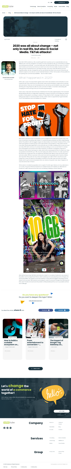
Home (3, 12)
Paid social (35, 42)
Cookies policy (24, 466)
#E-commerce (7, 350)
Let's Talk (61, 411)
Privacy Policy (14, 466)
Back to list (37, 368)
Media (55, 6)
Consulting (50, 6)
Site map (5, 466)
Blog (67, 6)
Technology (33, 6)
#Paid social (33, 57)
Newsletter (52, 426)
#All (38, 57)
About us (51, 422)
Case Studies (62, 443)
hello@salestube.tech (35, 301)
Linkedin (60, 310)
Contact (60, 429)
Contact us (62, 2)
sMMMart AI (61, 440)
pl (48, 2)
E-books (51, 429)
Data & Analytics (41, 6)
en (51, 2)
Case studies (62, 6)
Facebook (44, 310)
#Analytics (53, 350)
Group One (52, 451)
